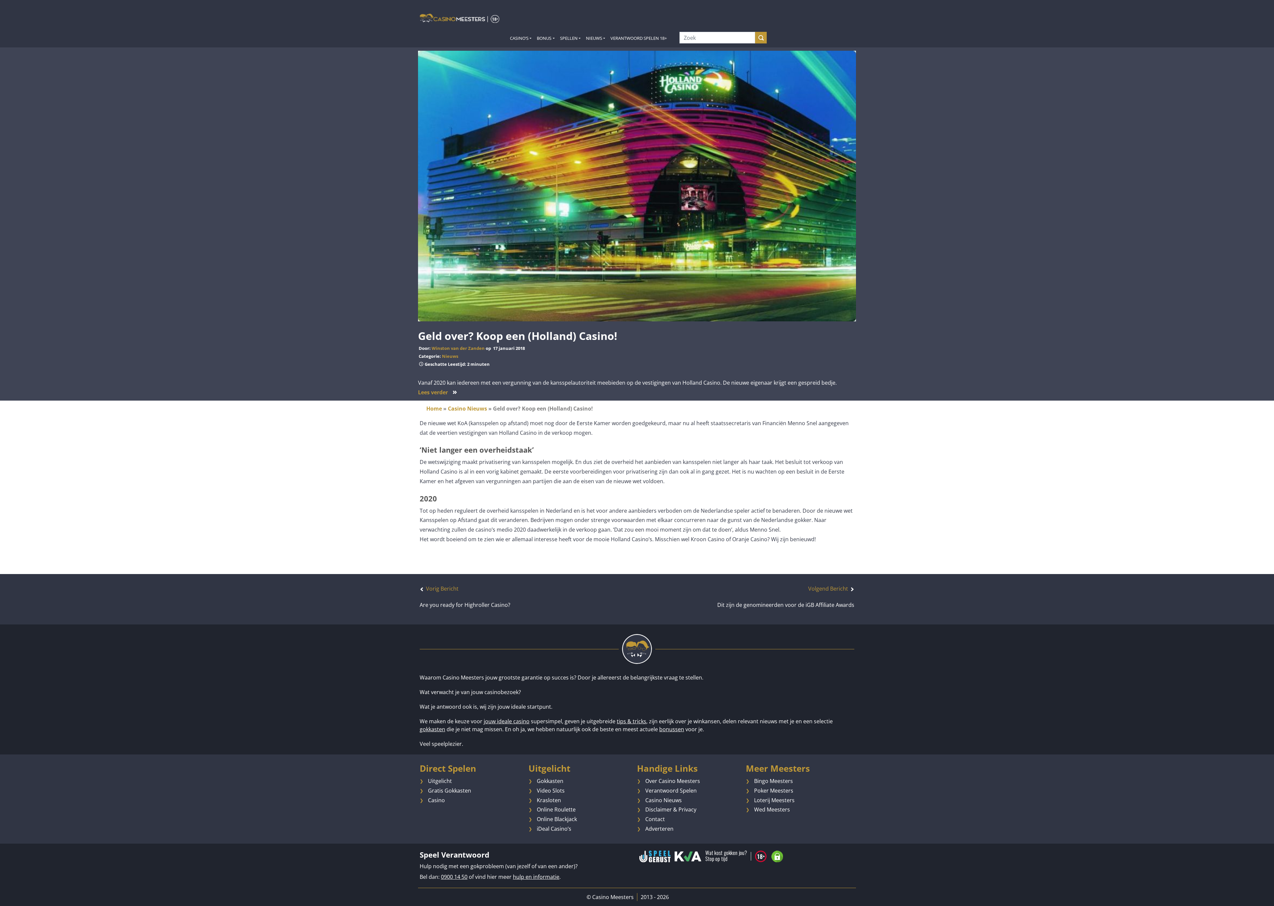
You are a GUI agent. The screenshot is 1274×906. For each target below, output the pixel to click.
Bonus (544, 38)
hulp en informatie (536, 876)
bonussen (671, 729)
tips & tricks (631, 721)
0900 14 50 (454, 876)
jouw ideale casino (507, 721)
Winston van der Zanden (458, 348)
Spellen (569, 38)
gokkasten (432, 729)
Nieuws (594, 38)
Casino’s (519, 38)
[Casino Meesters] (459, 18)
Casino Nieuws (467, 408)
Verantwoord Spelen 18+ (638, 38)
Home (434, 408)
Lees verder (437, 392)
